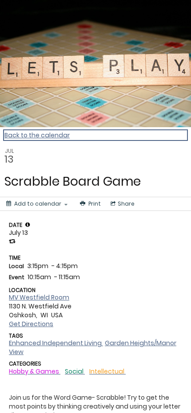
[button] (27, 224)
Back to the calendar (37, 135)
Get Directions (31, 323)
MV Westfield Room (39, 297)
